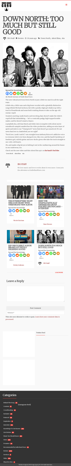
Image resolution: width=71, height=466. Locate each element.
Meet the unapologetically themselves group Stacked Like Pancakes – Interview (50, 205)
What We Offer (8, 462)
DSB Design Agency (34, 464)
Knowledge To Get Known (11, 428)
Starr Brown (47, 224)
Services (6, 454)
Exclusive (6, 414)
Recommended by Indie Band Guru (14, 447)
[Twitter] (11, 93)
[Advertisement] (14, 343)
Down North (45, 38)
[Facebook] (7, 93)
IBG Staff (11, 38)
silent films (56, 38)
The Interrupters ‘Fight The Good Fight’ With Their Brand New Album (20, 203)
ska (63, 38)
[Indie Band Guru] (35, 5)
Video (5, 458)
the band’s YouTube (52, 150)
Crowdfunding (8, 410)
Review (21, 38)
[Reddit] (14, 93)
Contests (6, 406)
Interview (58, 195)
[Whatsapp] (18, 93)
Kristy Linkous (18, 265)
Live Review (7, 432)
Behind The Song (9, 402)
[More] (25, 93)
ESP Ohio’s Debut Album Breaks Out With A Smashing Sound (20, 247)
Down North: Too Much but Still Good (50, 246)
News (5, 440)
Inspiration (7, 421)
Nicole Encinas (18, 220)
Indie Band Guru (48, 464)
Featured (6, 417)
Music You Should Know (11, 436)
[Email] (21, 93)
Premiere (6, 443)
